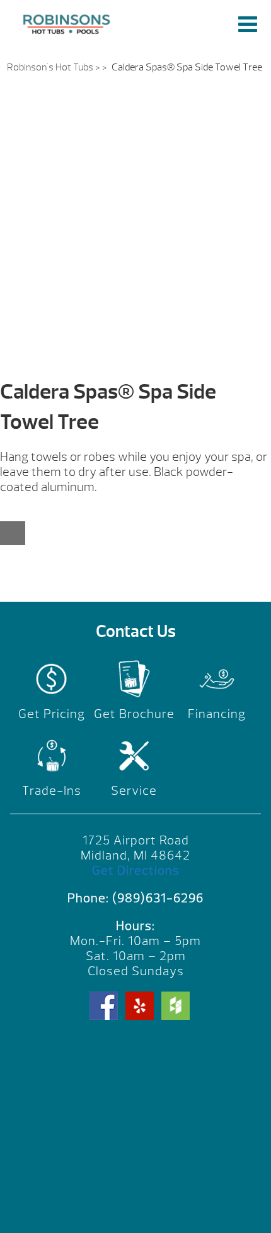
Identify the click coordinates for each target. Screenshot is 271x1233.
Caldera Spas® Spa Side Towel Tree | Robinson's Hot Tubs (68, 24)
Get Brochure (134, 714)
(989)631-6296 (158, 898)
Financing (217, 714)
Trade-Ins (51, 791)
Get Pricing (51, 714)
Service (134, 791)
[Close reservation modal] (12, 533)
